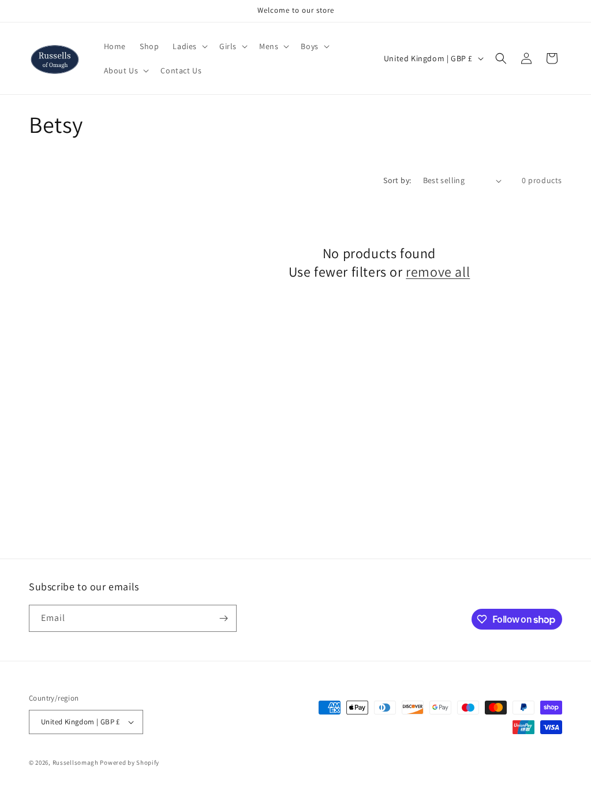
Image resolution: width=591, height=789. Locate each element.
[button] (189, 46)
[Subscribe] (223, 618)
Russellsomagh (76, 762)
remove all (438, 272)
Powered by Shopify (129, 762)
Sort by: (397, 180)
